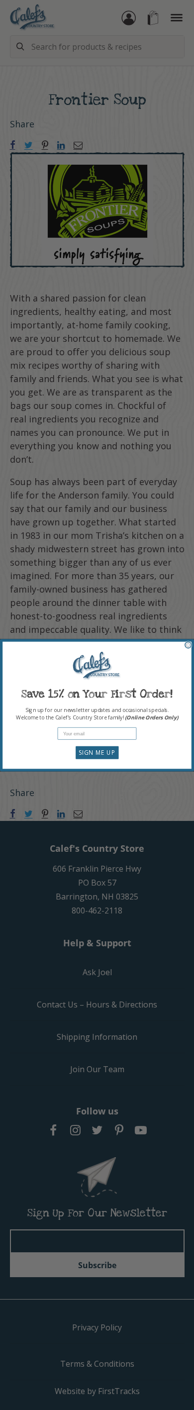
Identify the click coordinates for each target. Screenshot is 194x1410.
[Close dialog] (188, 644)
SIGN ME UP (97, 752)
